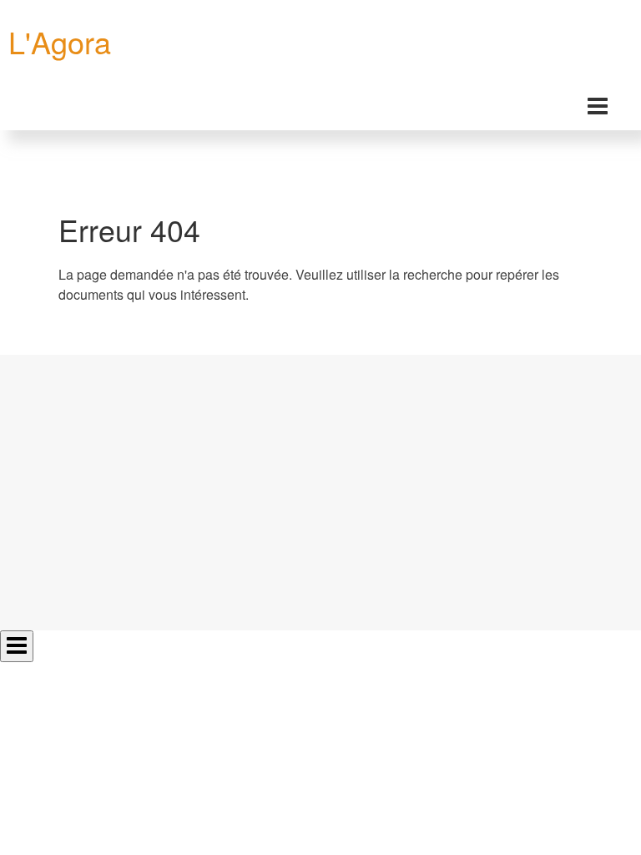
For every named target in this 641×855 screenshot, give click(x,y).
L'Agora (59, 41)
